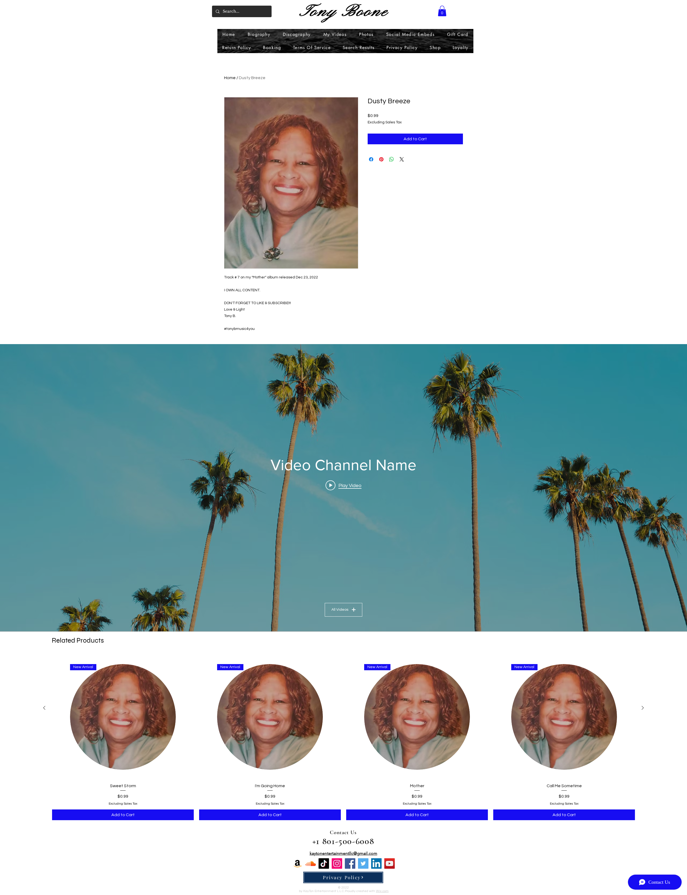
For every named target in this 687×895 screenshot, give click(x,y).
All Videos (339, 610)
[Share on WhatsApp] (391, 159)
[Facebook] (350, 863)
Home (230, 78)
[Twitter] (363, 863)
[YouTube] (389, 863)
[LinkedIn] (376, 863)
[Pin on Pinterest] (381, 159)
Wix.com (382, 891)
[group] (343, 737)
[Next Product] (643, 708)
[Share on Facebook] (371, 159)
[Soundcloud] (310, 863)
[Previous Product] (44, 708)
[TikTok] (324, 863)
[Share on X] (402, 159)
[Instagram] (337, 863)
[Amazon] (297, 863)
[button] (442, 11)
